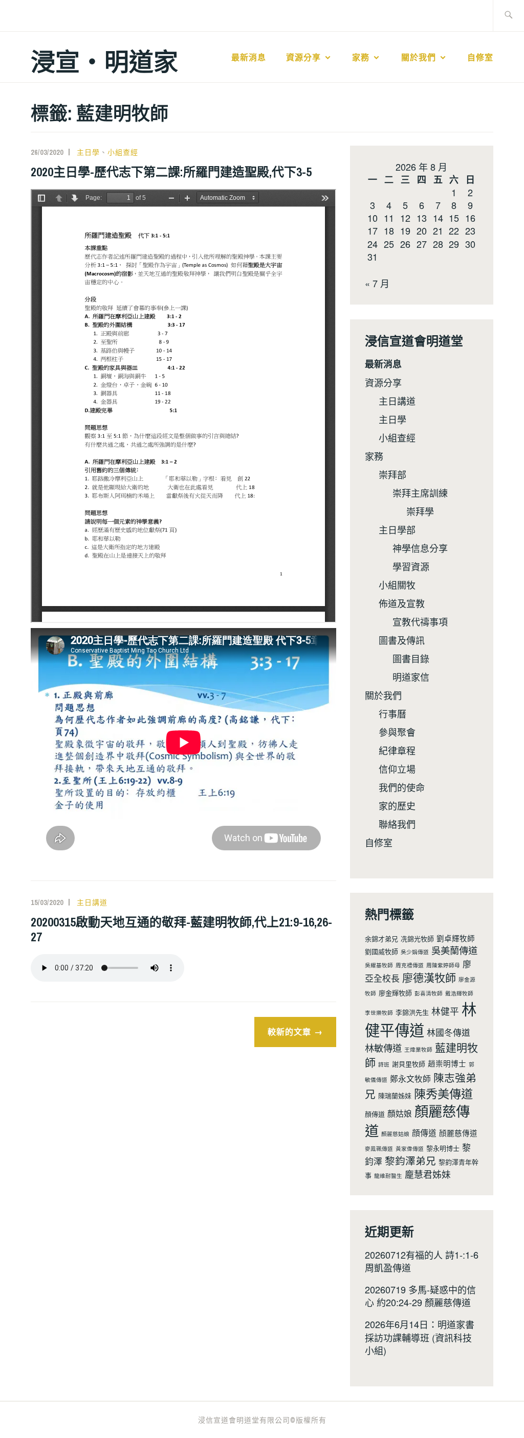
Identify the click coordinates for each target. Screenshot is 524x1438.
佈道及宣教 (402, 603)
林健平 (445, 1011)
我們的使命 (402, 787)
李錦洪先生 (412, 1012)
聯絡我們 (397, 823)
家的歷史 (397, 805)
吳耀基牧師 (379, 965)
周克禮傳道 (410, 965)
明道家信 (410, 676)
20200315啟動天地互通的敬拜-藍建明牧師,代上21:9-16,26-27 (181, 929)
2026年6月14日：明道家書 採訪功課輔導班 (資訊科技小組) (419, 1336)
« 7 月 (377, 283)
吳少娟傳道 (415, 952)
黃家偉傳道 (410, 1148)
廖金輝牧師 (395, 993)
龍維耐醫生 (388, 1175)
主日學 (88, 152)
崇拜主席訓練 (420, 492)
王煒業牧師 (418, 1049)
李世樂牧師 (379, 1012)
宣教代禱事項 (420, 621)
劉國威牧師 (381, 951)
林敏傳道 (383, 1047)
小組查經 (122, 152)
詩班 (383, 1064)
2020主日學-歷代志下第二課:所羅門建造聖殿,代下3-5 (171, 172)
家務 (360, 57)
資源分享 (303, 57)
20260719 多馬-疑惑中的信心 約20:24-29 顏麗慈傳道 (420, 1296)
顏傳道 (375, 1114)
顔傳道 (424, 1132)
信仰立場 (397, 768)
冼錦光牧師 (417, 938)
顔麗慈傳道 (458, 1132)
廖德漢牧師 (429, 977)
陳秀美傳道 (443, 1093)
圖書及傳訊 (402, 639)
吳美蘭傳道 (454, 950)
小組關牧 (397, 584)
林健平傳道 (420, 1019)
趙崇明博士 (447, 1063)
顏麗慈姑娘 (395, 1134)
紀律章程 (397, 750)
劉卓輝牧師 (455, 938)
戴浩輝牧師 (459, 993)
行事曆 (392, 713)
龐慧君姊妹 (428, 1174)
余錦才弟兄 (381, 938)
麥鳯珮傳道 (379, 1148)
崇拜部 (392, 474)
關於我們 (418, 57)
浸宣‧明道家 (104, 60)
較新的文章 (289, 1031)
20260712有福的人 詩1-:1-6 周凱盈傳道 (421, 1261)
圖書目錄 (410, 658)
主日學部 (397, 529)
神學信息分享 (420, 547)
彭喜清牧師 (428, 993)
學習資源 (410, 566)
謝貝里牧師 (408, 1064)
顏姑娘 (399, 1113)
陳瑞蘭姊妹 (394, 1095)
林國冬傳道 (448, 1032)
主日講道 (92, 902)
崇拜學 (420, 511)
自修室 (480, 57)
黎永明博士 (443, 1148)
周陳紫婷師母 (443, 965)
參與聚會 (397, 731)
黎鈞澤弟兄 (410, 1160)
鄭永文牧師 (410, 1078)
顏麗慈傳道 (417, 1120)
